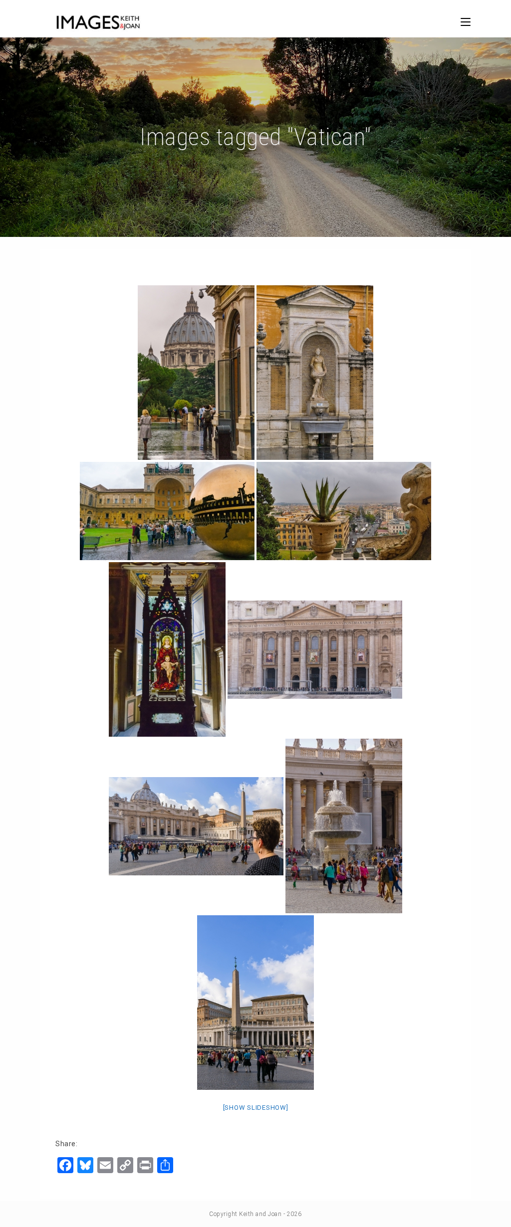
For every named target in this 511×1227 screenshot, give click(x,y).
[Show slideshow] (255, 1107)
